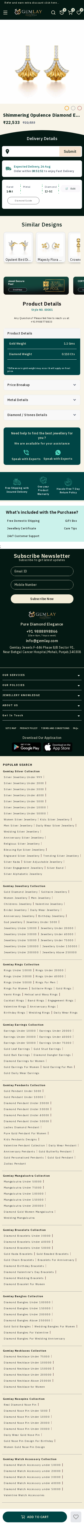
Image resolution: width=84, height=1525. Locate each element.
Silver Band (55, 867)
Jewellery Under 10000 (20, 928)
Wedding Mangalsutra (19, 1217)
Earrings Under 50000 (20, 1042)
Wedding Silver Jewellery (21, 831)
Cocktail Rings (14, 1000)
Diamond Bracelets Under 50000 (27, 1247)
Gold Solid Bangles (17, 1326)
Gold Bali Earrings (17, 1055)
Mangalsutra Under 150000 (24, 1199)
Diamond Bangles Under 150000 (27, 1308)
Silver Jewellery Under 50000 (25, 813)
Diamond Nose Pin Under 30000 (27, 1428)
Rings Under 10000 (18, 970)
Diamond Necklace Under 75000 (27, 1356)
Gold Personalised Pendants (24, 1157)
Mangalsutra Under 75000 (23, 1187)
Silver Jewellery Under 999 (23, 777)
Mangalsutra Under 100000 (24, 1193)
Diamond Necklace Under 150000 (28, 1368)
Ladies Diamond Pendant (21, 1127)
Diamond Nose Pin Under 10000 (27, 1416)
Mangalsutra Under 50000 (23, 1181)
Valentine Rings (15, 1006)
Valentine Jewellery (49, 904)
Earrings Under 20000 (55, 1030)
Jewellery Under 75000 (57, 940)
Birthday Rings (14, 1012)
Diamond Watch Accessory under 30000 (32, 1477)
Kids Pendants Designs (20, 1139)
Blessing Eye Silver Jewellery (24, 849)
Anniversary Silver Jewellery (24, 837)
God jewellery (13, 922)
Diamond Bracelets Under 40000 (27, 1241)
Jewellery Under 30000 (20, 934)
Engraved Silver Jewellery (22, 855)
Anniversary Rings (43, 1006)
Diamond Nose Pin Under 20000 (27, 1422)
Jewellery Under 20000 (57, 928)
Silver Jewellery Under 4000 (24, 795)
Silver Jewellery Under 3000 (24, 789)
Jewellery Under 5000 (41, 922)
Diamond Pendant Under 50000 (26, 1121)
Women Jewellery (16, 897)
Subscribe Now (42, 599)
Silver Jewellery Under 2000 (24, 783)
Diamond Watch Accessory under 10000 (32, 1465)
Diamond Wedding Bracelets (24, 1278)
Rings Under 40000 (50, 976)
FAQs (75, 728)
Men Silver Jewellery (18, 825)
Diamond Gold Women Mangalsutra (28, 1211)
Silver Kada (12, 861)
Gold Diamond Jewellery (21, 891)
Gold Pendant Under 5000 (22, 1091)
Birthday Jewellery (51, 916)
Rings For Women (16, 988)
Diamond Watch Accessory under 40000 (32, 1483)
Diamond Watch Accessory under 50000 (32, 1489)
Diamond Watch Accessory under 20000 (32, 1471)
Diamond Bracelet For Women (24, 1284)
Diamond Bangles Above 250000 (27, 1320)
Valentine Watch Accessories (24, 1495)
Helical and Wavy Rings (41, 994)
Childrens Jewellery (18, 904)
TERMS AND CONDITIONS (55, 728)
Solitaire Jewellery (54, 891)
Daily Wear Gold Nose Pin (22, 1435)
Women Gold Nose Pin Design (24, 1447)
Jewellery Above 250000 (59, 952)
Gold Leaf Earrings (17, 1048)
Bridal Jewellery (15, 910)
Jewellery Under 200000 (21, 952)
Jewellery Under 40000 (57, 934)
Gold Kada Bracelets (18, 1253)
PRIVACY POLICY (29, 728)
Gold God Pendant (60, 1157)
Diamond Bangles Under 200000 (27, 1314)
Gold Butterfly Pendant (55, 1151)
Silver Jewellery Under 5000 (24, 801)
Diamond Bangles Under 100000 (27, 1302)
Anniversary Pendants (19, 1151)
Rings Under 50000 (18, 982)
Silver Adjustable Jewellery (43, 861)
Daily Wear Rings (66, 1012)
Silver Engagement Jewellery (23, 867)
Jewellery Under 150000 (59, 946)
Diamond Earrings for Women (24, 1061)
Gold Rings (63, 988)
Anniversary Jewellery (19, 916)
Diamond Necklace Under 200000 (28, 1374)
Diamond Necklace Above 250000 (27, 1380)
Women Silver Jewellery (20, 819)
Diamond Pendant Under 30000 (26, 1109)
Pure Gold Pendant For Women (25, 1133)
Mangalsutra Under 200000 (24, 1205)
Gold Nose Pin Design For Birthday (28, 1441)
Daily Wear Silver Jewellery (55, 825)
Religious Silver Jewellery (22, 843)
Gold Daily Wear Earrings (21, 1073)
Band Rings (36, 1000)
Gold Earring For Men (58, 1067)
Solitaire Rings (42, 988)
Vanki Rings (12, 994)
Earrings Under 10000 (20, 1030)
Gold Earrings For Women (21, 1067)
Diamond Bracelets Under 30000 (27, 1235)
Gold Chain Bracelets (19, 1260)
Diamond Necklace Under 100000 (28, 1362)
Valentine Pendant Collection (24, 1145)
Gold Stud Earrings (47, 1048)
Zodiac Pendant (15, 1163)
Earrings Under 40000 (55, 1036)
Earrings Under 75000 (55, 1042)
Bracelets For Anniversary (56, 1260)
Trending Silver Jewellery (61, 855)
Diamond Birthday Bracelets (24, 1266)
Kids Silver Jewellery (55, 819)
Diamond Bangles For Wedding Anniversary (34, 1338)
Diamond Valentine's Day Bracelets (29, 1272)
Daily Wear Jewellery (44, 910)
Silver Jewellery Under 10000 (25, 807)
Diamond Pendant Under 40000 (26, 1115)
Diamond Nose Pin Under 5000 (26, 1410)
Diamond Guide (23, 200)
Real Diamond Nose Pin (20, 1404)
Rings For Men (46, 982)
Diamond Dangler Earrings (52, 1055)
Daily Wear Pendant (63, 1145)
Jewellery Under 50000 (20, 940)
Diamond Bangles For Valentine (26, 1332)
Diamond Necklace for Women (24, 1386)
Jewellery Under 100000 (21, 946)
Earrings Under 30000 (20, 1036)
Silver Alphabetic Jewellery (23, 874)
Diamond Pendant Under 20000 (26, 1103)
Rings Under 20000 (50, 970)
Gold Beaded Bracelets (53, 1253)
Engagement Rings (60, 1000)
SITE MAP (11, 728)
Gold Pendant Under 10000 (23, 1097)
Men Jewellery (41, 897)
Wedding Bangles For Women (54, 1326)
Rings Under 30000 (18, 976)
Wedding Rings (39, 1012)
